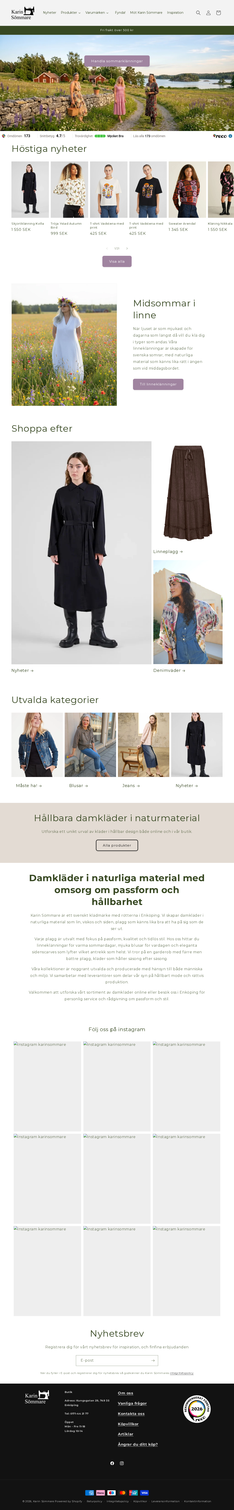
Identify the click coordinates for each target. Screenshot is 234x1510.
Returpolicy (94, 1501)
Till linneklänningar (158, 384)
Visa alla (117, 261)
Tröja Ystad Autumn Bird (66, 225)
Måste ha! (26, 785)
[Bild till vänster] (107, 248)
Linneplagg (165, 551)
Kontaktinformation (197, 1501)
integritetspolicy (182, 1373)
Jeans (128, 785)
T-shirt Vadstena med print (107, 225)
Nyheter (20, 670)
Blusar (76, 785)
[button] (198, 13)
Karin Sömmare (43, 1501)
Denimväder (167, 670)
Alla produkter (117, 845)
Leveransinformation (166, 1501)
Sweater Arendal (182, 223)
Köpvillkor (140, 1501)
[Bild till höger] (127, 248)
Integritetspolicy (118, 1501)
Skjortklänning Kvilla (27, 223)
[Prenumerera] (153, 1360)
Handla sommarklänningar (117, 61)
